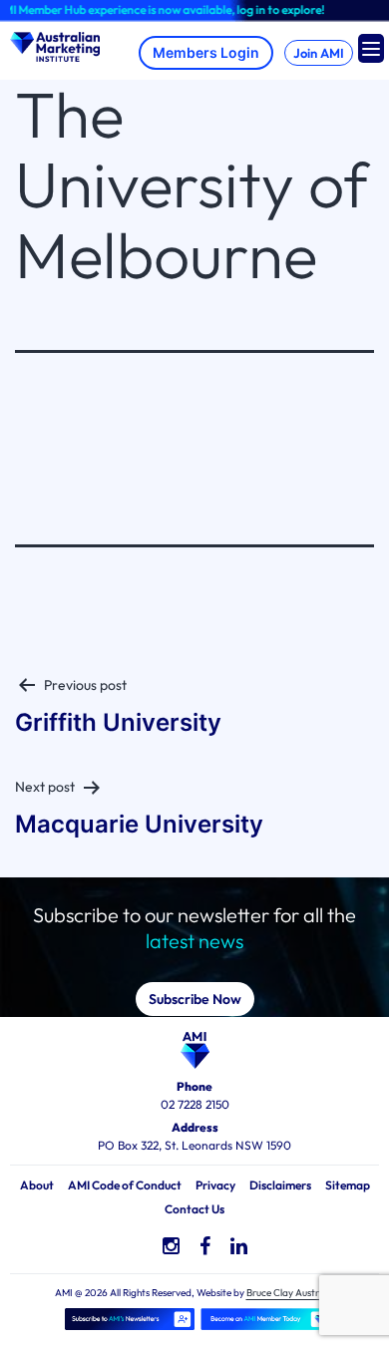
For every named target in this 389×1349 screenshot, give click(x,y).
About (37, 1185)
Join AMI (318, 53)
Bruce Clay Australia (290, 1292)
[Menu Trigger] (371, 48)
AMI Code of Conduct (125, 1185)
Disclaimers (280, 1185)
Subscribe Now (195, 999)
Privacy (215, 1185)
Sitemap (347, 1185)
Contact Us (194, 1208)
